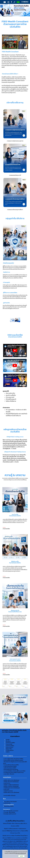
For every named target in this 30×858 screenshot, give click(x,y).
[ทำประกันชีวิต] (15, 320)
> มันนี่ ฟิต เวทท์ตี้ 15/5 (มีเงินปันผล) (11, 786)
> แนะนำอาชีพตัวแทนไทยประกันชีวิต (11, 765)
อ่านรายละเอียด (6, 529)
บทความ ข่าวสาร (9, 747)
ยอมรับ (21, 856)
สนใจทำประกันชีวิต (10, 746)
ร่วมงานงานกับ (9, 744)
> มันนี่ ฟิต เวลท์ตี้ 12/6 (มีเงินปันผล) (11, 785)
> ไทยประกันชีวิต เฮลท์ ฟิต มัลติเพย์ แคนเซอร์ (13, 760)
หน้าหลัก (7, 739)
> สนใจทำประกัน (6, 803)
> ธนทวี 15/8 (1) (6, 783)
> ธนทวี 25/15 (6, 789)
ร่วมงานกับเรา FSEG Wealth (10, 801)
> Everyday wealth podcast (9, 814)
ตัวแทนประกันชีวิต (15, 826)
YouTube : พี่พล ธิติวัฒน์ (9, 812)
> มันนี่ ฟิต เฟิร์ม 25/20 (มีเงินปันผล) (11, 780)
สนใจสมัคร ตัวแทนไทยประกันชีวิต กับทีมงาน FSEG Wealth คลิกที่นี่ (14, 731)
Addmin (8, 752)
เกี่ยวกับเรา (8, 741)
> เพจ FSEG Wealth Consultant (10, 811)
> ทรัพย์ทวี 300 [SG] (8, 791)
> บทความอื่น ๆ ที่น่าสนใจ (8, 774)
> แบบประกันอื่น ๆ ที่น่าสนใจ (9, 795)
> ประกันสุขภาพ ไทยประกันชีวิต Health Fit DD (13, 772)
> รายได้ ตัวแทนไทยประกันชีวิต (10, 766)
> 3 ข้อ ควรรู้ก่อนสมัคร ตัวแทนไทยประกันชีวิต (13, 759)
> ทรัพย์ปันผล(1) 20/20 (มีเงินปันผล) (11, 788)
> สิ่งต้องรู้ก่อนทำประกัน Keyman (10, 769)
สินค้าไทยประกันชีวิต (10, 743)
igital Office (9, 749)
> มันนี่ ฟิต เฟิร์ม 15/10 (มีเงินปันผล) (11, 782)
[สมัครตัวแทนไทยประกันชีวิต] (15, 717)
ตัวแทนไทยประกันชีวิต (9, 806)
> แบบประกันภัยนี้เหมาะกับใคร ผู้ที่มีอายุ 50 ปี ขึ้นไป (14, 771)
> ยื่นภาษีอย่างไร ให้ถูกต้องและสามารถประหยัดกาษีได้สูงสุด (15, 762)
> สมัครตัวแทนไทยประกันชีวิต (9, 768)
